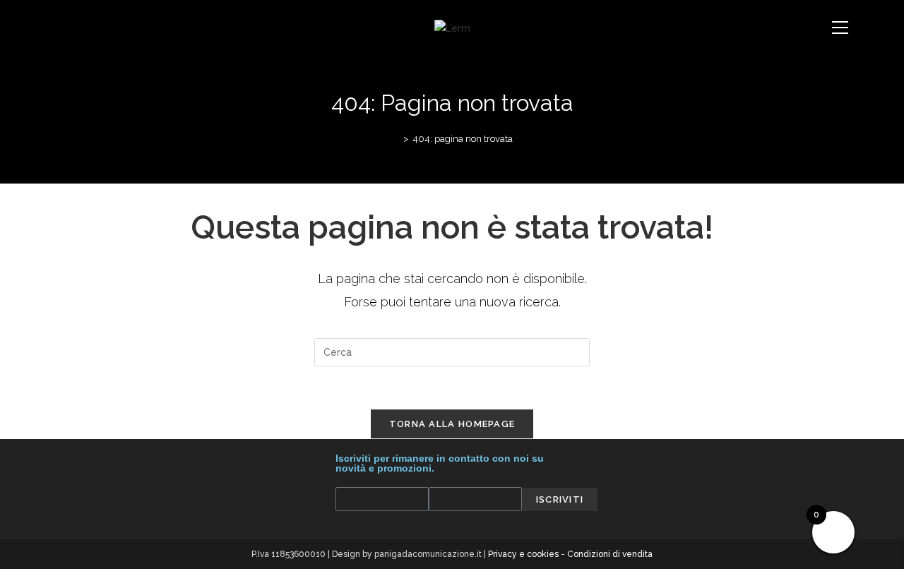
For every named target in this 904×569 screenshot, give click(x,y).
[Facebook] (72, 460)
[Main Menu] (840, 28)
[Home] (395, 138)
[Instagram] (92, 460)
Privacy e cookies (523, 554)
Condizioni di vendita (610, 554)
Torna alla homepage (452, 424)
